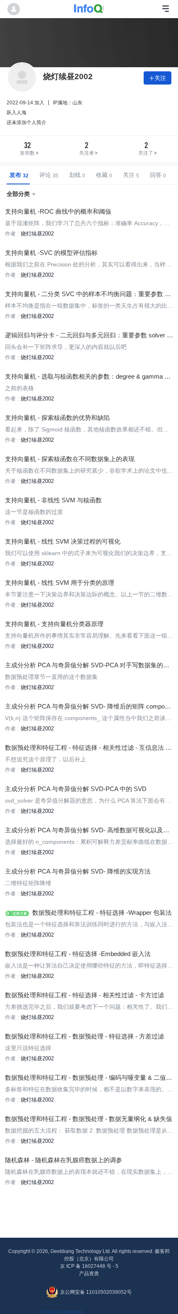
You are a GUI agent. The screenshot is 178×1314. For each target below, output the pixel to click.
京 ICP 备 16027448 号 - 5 (89, 1266)
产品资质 (89, 1273)
